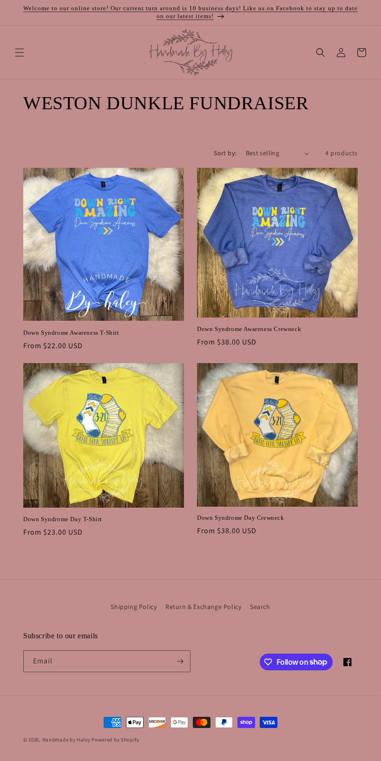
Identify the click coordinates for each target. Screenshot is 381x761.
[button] (19, 52)
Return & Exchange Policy (203, 606)
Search (260, 606)
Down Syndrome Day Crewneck (240, 517)
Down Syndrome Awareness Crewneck (249, 328)
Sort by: (225, 153)
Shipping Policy (134, 606)
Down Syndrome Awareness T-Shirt (71, 332)
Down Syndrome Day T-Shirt (62, 519)
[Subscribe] (180, 661)
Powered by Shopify (115, 739)
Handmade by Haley (66, 739)
